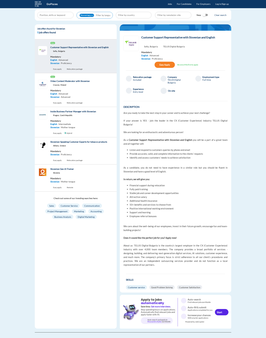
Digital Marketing (86, 216)
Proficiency (66, 63)
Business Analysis (62, 216)
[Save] (151, 65)
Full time (206, 79)
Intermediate (64, 124)
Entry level (138, 92)
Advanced (63, 60)
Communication (92, 205)
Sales (51, 205)
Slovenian (55, 63)
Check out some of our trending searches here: (76, 198)
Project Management (57, 211)
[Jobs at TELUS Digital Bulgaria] (131, 43)
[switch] (205, 15)
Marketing (79, 211)
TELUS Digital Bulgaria (174, 46)
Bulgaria (154, 46)
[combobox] (56, 15)
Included (137, 79)
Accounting (96, 211)
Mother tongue (68, 127)
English (53, 60)
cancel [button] (92, 15)
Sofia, (146, 46)
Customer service (136, 287)
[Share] (144, 65)
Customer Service (69, 205)
